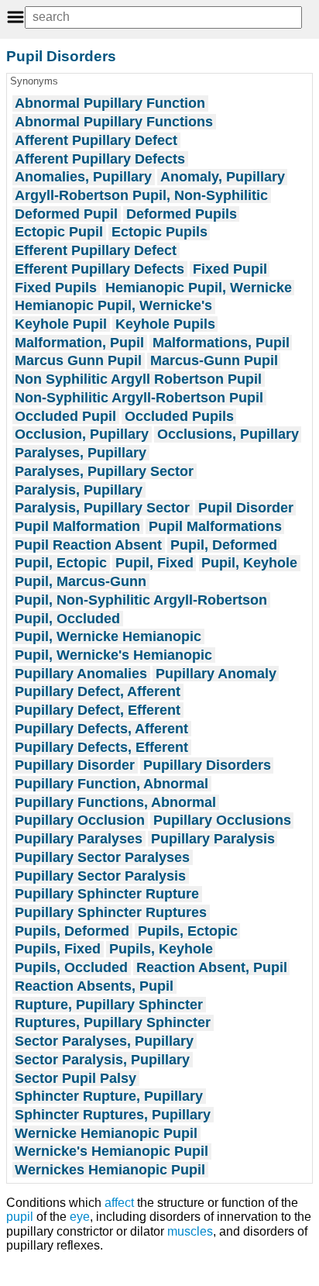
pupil (19, 1216)
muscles (190, 1231)
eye (80, 1216)
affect (119, 1202)
